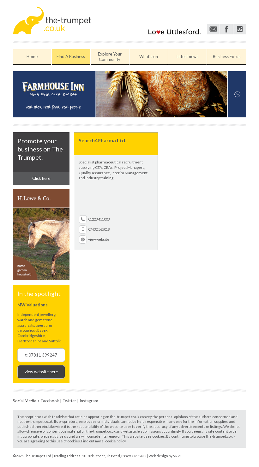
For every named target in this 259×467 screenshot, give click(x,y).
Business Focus (226, 56)
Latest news (187, 56)
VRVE (177, 456)
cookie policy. (115, 441)
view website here (41, 371)
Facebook (50, 400)
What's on (148, 56)
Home (32, 56)
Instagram (89, 400)
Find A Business (71, 56)
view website (98, 239)
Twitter (69, 400)
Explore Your (110, 56)
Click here (41, 178)
